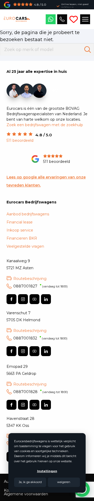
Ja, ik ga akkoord (30, 482)
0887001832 (40, 338)
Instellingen (47, 471)
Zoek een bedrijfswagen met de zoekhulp (45, 125)
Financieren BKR (22, 238)
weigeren (63, 482)
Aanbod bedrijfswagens (28, 214)
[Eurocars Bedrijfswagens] (17, 19)
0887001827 (40, 286)
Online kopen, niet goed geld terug (75, 6)
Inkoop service (20, 230)
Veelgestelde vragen (25, 246)
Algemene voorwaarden (26, 494)
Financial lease (20, 222)
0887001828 (40, 391)
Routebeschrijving (29, 278)
